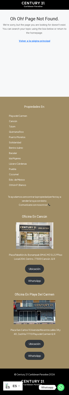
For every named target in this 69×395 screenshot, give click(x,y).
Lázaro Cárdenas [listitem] (18, 163)
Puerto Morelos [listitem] (17, 137)
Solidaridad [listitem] (15, 142)
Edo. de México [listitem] (17, 179)
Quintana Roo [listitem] (16, 131)
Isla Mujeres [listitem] (15, 158)
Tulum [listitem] (12, 126)
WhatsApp (34, 280)
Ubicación (34, 268)
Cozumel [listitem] (14, 174)
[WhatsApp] (37, 389)
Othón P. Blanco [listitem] (17, 184)
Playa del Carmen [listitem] (18, 115)
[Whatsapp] (60, 387)
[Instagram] (31, 389)
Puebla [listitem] (12, 169)
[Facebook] (26, 389)
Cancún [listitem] (13, 121)
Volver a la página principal (34, 41)
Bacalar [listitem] (13, 153)
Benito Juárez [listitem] (16, 147)
